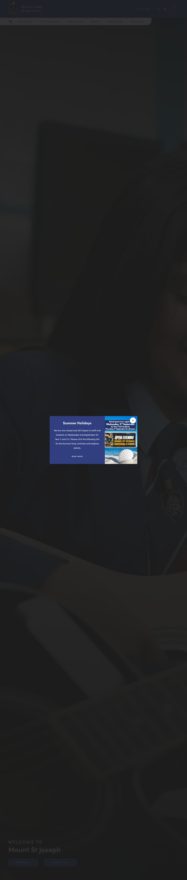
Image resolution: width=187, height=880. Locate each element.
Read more (79, 457)
